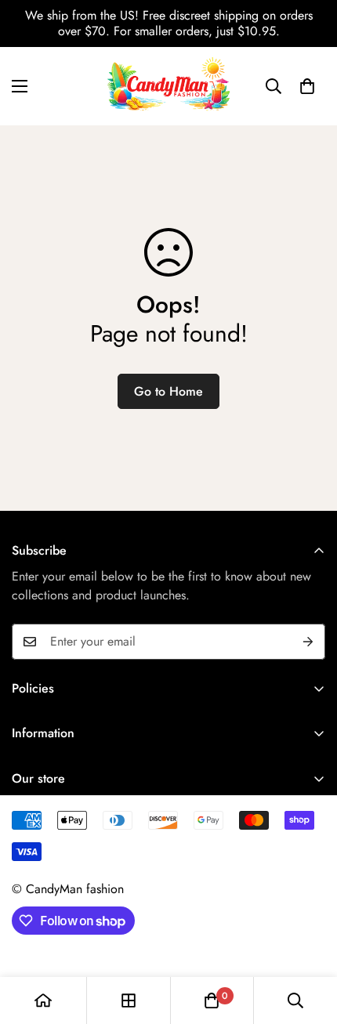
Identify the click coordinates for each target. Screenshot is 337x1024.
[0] (307, 86)
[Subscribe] (308, 642)
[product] (43, 1000)
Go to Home (168, 391)
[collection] (128, 1000)
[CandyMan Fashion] (168, 86)
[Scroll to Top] (308, 941)
